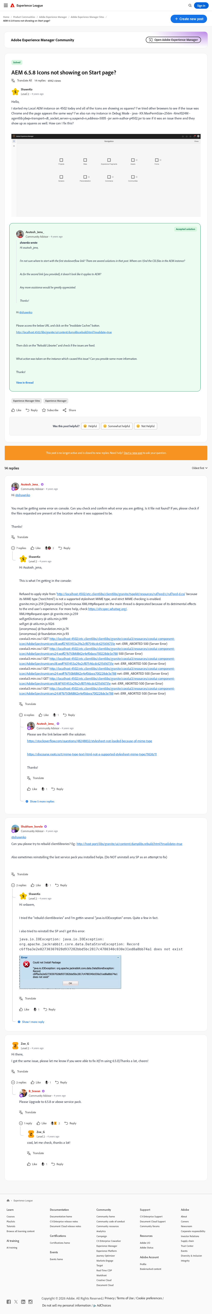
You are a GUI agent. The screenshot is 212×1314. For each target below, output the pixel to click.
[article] (105, 516)
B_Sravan (34, 1091)
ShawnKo (27, 89)
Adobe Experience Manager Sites (87, 16)
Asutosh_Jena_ (35, 232)
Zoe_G (25, 1043)
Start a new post (133, 453)
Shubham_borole (32, 826)
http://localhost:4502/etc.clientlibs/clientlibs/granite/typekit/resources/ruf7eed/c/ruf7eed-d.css (121, 594)
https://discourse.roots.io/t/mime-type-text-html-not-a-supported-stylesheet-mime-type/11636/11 (92, 754)
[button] (189, 19)
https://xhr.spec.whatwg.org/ (107, 609)
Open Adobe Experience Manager (176, 40)
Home (6, 16)
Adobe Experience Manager (53, 16)
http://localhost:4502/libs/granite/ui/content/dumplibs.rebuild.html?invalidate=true (64, 332)
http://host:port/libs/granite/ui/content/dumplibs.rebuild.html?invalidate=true (129, 844)
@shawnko (25, 312)
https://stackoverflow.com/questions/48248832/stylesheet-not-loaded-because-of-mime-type (89, 741)
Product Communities (24, 16)
